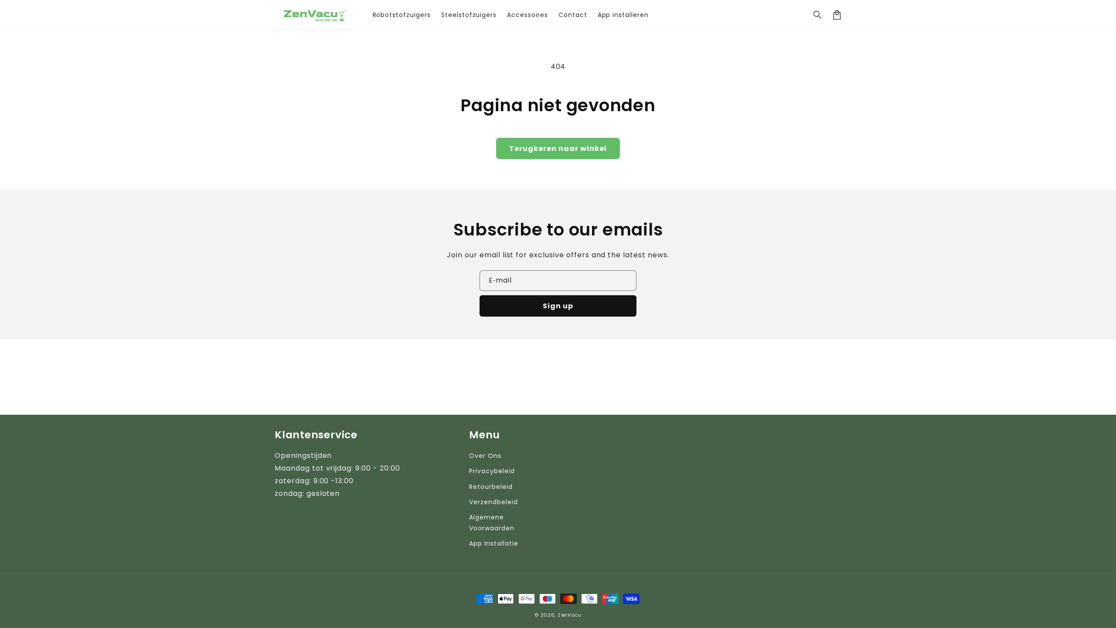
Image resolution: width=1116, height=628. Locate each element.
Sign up (558, 306)
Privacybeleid (491, 471)
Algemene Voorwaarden (491, 522)
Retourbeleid (491, 486)
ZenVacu (570, 614)
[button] (817, 14)
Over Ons (485, 455)
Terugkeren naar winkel (558, 148)
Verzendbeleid (493, 502)
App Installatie (493, 543)
